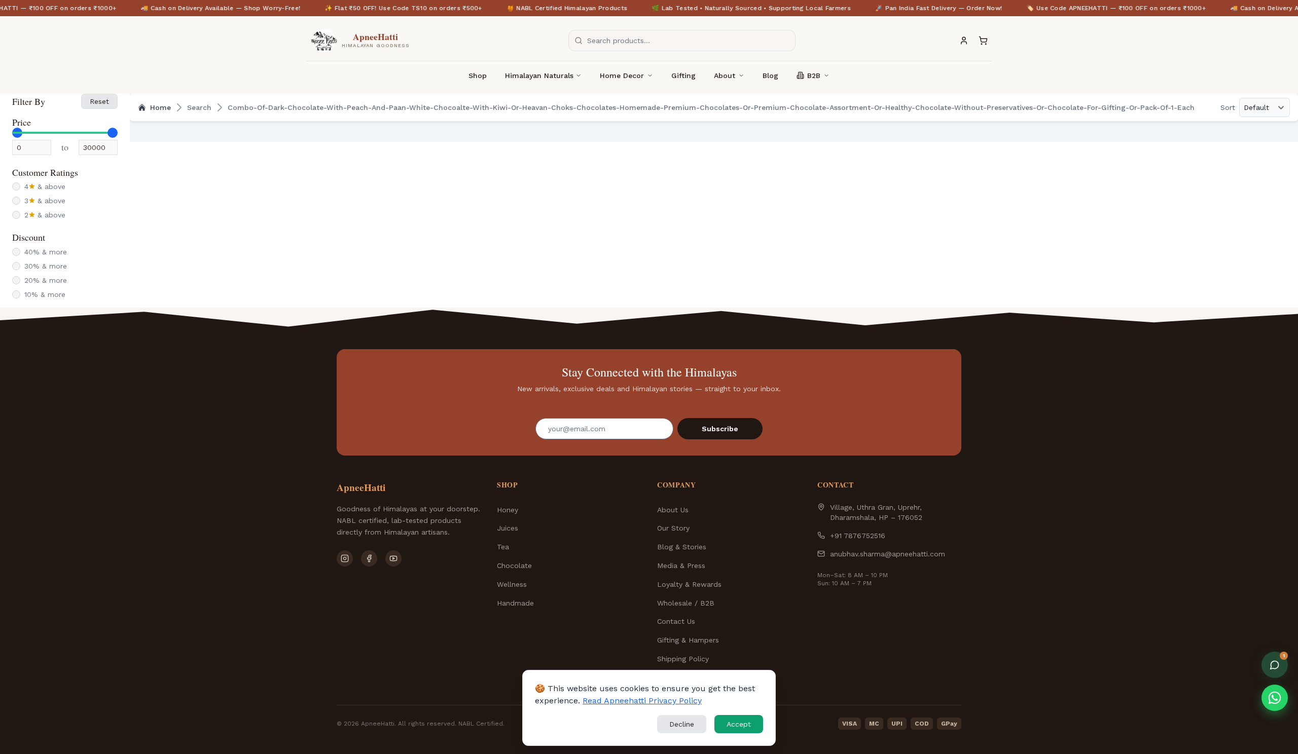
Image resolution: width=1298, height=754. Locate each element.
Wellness (512, 584)
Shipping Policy (683, 659)
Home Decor (622, 75)
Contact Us (676, 621)
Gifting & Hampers (688, 640)
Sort (1227, 107)
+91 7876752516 (857, 536)
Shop (477, 75)
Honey (507, 510)
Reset (99, 101)
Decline (681, 724)
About (724, 75)
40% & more (45, 252)
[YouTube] (393, 558)
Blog (770, 75)
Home (160, 107)
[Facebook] (369, 558)
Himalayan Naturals (539, 75)
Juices (507, 528)
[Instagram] (345, 558)
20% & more (45, 280)
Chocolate (514, 565)
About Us (673, 510)
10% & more (44, 294)
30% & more (45, 266)
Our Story (673, 528)
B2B (813, 75)
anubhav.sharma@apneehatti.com (887, 554)
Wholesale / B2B (685, 603)
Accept (739, 724)
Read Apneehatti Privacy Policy (642, 700)
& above (44, 186)
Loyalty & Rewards (689, 584)
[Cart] (983, 40)
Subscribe (720, 429)
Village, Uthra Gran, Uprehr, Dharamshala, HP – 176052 (876, 512)
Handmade (515, 603)
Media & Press (681, 565)
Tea (503, 547)
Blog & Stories (681, 547)
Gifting (683, 75)
